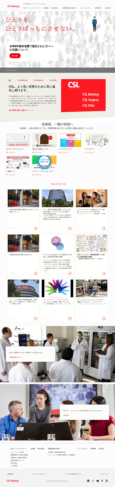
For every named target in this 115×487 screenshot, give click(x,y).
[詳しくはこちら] (18, 140)
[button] (9, 80)
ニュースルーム (85, 8)
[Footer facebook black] (101, 481)
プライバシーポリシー (39, 474)
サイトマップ (104, 474)
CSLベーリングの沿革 (17, 452)
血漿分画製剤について (17, 460)
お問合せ (108, 8)
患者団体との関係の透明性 (19, 457)
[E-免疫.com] (18, 162)
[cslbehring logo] (13, 7)
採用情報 (98, 8)
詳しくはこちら (10, 152)
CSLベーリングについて (31, 8)
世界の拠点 (14, 463)
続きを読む (15, 56)
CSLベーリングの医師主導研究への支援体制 (61, 455)
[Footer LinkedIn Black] (87, 481)
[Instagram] (106, 481)
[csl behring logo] (12, 481)
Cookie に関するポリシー (73, 474)
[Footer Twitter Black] (92, 481)
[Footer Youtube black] (97, 481)
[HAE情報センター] (97, 140)
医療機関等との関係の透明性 (19, 455)
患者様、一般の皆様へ (51, 8)
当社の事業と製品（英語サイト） (19, 110)
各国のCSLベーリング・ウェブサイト (36, 4)
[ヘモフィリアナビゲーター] (44, 162)
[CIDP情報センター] (71, 140)
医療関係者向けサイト (16, 357)
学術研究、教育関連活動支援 (56, 452)
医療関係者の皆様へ (69, 8)
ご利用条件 (10, 474)
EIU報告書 (14, 466)
